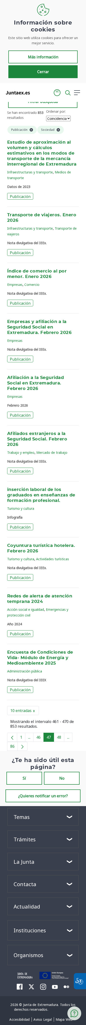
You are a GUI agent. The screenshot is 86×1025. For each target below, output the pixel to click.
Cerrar (43, 71)
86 (14, 747)
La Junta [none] (24, 861)
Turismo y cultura (20, 508)
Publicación (20, 196)
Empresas (14, 284)
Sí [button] (24, 778)
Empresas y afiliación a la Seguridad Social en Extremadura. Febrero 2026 (39, 327)
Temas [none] (22, 816)
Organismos (28, 955)
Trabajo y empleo (20, 452)
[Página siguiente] (22, 746)
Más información (43, 57)
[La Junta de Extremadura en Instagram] (43, 986)
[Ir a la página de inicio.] (16, 92)
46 (40, 738)
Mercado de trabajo (51, 452)
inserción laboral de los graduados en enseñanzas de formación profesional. (41, 495)
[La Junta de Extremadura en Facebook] (20, 986)
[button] (57, 92)
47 (50, 738)
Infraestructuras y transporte (30, 172)
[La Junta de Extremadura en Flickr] (66, 986)
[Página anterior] (12, 737)
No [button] (61, 778)
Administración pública (24, 671)
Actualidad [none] (27, 906)
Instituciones (30, 930)
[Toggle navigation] (36, 92)
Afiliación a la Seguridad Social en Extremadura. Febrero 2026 (35, 383)
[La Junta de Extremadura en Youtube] (55, 986)
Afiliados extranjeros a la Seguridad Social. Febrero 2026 (37, 439)
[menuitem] (19, 1019)
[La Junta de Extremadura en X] (31, 986)
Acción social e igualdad (25, 609)
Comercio (31, 284)
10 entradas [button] (24, 711)
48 (60, 738)
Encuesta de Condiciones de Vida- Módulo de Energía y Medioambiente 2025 (40, 658)
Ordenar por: (56, 111)
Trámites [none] (25, 839)
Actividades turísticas (52, 559)
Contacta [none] (25, 884)
